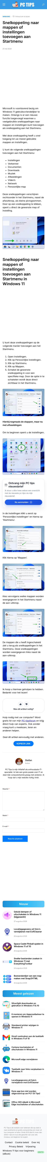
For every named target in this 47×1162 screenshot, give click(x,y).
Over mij (35, 1142)
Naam (5, 815)
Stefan (28, 760)
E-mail (6, 826)
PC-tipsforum (29, 720)
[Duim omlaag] (26, 704)
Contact (9, 1142)
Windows (6, 16)
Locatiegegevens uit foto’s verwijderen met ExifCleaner (28, 930)
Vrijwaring (31, 1146)
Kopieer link (23, 743)
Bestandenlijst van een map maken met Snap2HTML (27, 977)
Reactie (6, 789)
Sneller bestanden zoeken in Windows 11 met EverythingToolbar (28, 961)
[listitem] (23, 1004)
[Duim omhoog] (20, 704)
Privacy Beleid (16, 1146)
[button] (4, 4)
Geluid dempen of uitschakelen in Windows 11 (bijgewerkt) (27, 914)
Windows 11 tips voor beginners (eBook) (23, 1152)
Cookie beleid (22, 1142)
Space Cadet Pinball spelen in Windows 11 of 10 (28, 945)
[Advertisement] (23, 79)
